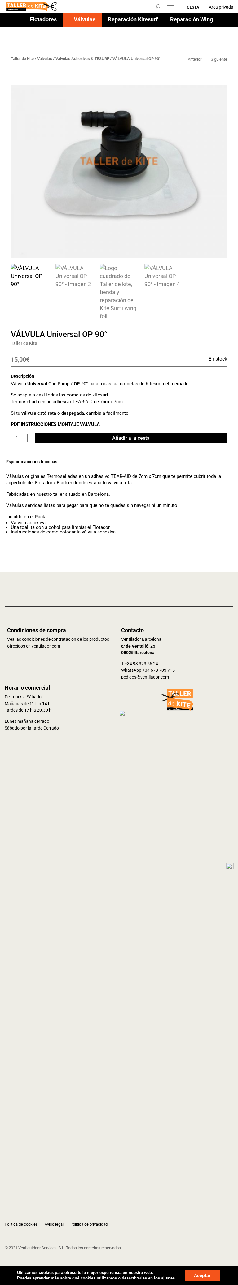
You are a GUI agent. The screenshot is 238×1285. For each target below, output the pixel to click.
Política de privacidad (89, 1224)
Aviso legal (54, 1224)
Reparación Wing (191, 20)
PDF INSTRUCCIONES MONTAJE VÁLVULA (55, 424)
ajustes (168, 1278)
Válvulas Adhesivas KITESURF (82, 58)
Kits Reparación (121, 33)
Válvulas (84, 20)
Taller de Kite (22, 58)
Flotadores (43, 20)
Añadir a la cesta (131, 438)
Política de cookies (21, 1224)
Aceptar (202, 1275)
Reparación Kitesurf (133, 20)
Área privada (221, 7)
